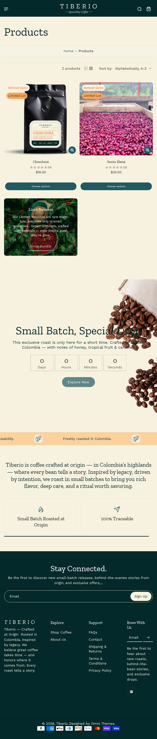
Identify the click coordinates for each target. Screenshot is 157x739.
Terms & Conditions (98, 661)
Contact (95, 639)
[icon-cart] (148, 8)
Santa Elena (116, 161)
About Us (58, 639)
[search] (139, 9)
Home (68, 51)
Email (133, 638)
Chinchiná (41, 161)
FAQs (93, 632)
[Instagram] (131, 691)
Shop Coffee (61, 632)
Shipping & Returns (97, 649)
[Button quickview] (72, 150)
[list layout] (86, 68)
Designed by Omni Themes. (92, 723)
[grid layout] (91, 68)
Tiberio (62, 723)
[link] (41, 246)
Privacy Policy (100, 670)
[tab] (82, 153)
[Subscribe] (148, 638)
